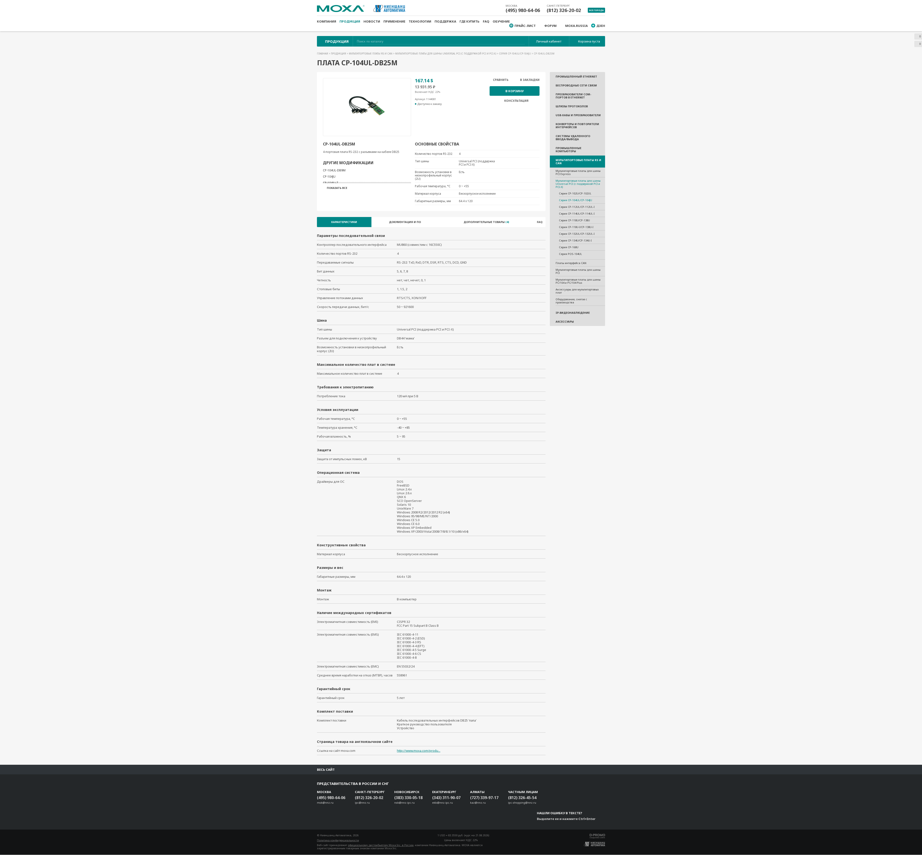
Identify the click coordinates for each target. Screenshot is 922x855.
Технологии (420, 21)
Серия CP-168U (568, 247)
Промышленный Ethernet (576, 76)
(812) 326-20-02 (564, 10)
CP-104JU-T (330, 183)
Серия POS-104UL (570, 254)
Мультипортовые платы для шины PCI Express (578, 172)
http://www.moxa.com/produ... (418, 750)
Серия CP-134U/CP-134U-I (575, 240)
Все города (596, 10)
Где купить (469, 21)
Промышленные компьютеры (568, 149)
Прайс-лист (525, 26)
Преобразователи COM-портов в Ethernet (573, 95)
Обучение (501, 21)
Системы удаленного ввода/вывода (573, 137)
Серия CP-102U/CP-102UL (575, 193)
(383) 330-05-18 (408, 797)
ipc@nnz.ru (362, 802)
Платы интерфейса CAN (571, 263)
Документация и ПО (405, 222)
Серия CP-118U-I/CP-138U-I (576, 227)
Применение (394, 21)
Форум (550, 26)
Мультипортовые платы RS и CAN (371, 53)
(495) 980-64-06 (523, 10)
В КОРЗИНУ (514, 91)
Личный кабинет (548, 41)
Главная (323, 53)
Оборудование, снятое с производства (571, 300)
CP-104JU (329, 177)
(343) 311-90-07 (446, 797)
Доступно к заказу (429, 103)
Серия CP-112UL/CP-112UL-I (576, 207)
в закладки (530, 80)
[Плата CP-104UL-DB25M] (367, 106)
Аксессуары (565, 321)
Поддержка (445, 21)
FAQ (486, 21)
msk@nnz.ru (325, 802)
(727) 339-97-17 (484, 797)
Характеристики (344, 222)
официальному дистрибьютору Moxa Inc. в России (380, 845)
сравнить (501, 80)
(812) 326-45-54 (522, 797)
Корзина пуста (589, 41)
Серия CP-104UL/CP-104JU (515, 53)
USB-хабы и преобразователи (578, 115)
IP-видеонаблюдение (573, 312)
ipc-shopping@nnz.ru (522, 802)
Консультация (516, 101)
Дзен (600, 26)
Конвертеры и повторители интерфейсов (577, 125)
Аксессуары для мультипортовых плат (577, 291)
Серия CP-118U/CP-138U (574, 220)
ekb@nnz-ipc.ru (442, 802)
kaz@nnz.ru (478, 802)
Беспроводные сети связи (576, 85)
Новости (372, 21)
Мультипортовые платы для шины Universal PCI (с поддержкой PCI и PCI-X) (446, 53)
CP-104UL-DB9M (334, 170)
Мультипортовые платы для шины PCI (578, 271)
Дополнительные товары (486, 222)
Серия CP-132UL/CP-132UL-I (576, 233)
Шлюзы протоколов (572, 106)
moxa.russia (576, 26)
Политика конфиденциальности (338, 840)
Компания (326, 21)
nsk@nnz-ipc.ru (404, 802)
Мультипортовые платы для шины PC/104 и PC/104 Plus (578, 281)
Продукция (350, 21)
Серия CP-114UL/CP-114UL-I (576, 213)
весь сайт (326, 769)
